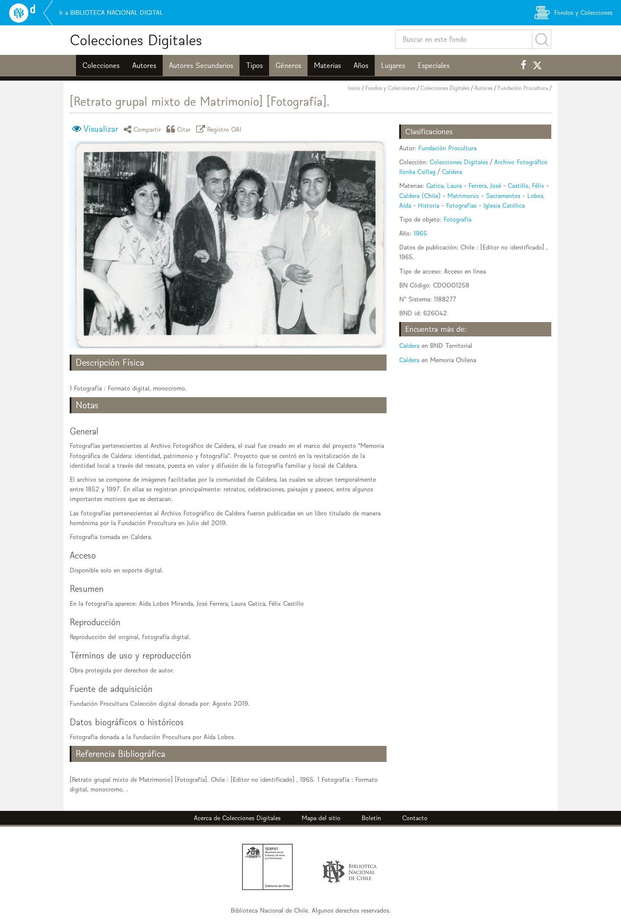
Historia (428, 205)
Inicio (354, 88)
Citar (183, 129)
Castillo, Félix (526, 186)
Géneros (288, 65)
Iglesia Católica (504, 205)
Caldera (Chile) (420, 196)
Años (361, 65)
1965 (420, 233)
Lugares (393, 65)
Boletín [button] (371, 818)
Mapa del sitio (321, 818)
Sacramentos (503, 196)
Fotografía (457, 219)
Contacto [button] (415, 818)
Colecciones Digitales (136, 39)
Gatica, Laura (444, 186)
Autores (144, 65)
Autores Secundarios (201, 65)
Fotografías (461, 205)
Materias (327, 65)
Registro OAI (224, 129)
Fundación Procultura (523, 88)
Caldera (452, 172)
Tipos (254, 65)
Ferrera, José (484, 186)
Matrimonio (463, 196)
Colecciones (101, 65)
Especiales (433, 65)
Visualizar (100, 128)
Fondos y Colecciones (390, 88)
